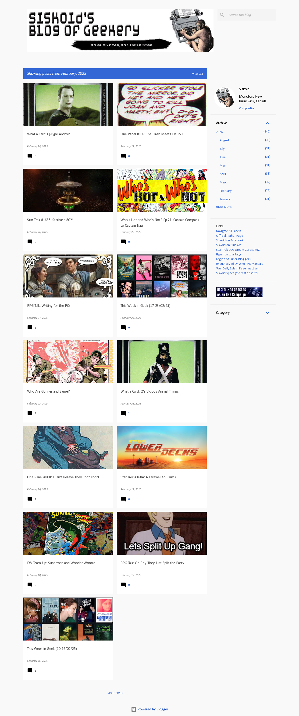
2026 (219, 132)
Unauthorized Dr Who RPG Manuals (239, 264)
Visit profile (246, 108)
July (222, 149)
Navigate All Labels (228, 231)
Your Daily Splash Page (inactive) (237, 268)
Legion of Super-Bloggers (233, 259)
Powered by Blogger (152, 709)
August (224, 140)
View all (197, 74)
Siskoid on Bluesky (228, 245)
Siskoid (244, 89)
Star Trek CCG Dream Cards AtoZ (238, 250)
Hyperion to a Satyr (228, 254)
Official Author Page (229, 236)
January (225, 199)
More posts (115, 693)
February (225, 191)
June (223, 157)
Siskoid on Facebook (229, 240)
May (222, 166)
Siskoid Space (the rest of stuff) (237, 273)
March (224, 182)
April (223, 174)
